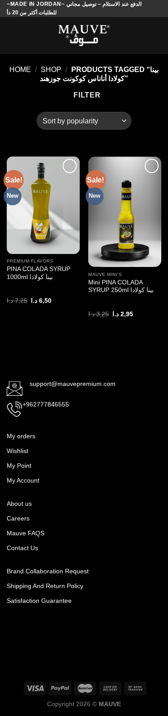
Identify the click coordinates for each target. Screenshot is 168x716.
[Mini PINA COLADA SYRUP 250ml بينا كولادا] (124, 212)
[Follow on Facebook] (14, 629)
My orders (21, 436)
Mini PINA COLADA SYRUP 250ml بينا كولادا (121, 286)
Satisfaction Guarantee (40, 600)
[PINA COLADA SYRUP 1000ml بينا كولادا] (43, 205)
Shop (51, 69)
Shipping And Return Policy (46, 585)
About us (19, 503)
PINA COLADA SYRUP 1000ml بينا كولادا (38, 273)
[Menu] (12, 36)
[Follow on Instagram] (29, 629)
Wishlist (17, 450)
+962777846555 (45, 404)
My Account (23, 480)
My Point (19, 465)
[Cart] (156, 36)
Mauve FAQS (25, 533)
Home (20, 69)
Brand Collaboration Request (48, 571)
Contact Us (22, 547)
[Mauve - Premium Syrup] (84, 35)
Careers (18, 518)
